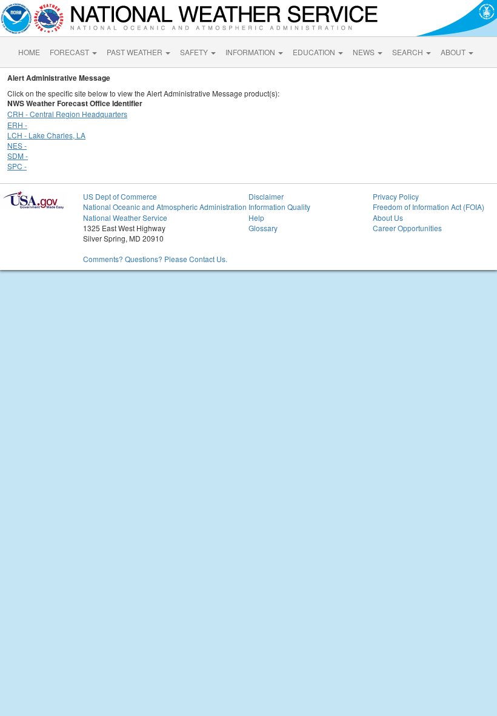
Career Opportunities (407, 228)
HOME (29, 52)
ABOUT (454, 52)
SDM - (17, 155)
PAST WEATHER (135, 52)
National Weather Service (125, 217)
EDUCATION (315, 52)
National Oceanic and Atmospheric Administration (165, 206)
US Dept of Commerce (120, 196)
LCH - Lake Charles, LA (46, 135)
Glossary (263, 228)
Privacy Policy (396, 196)
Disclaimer (266, 196)
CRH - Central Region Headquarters (67, 114)
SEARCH (408, 52)
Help (256, 217)
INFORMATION (251, 52)
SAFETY (195, 52)
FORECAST (70, 52)
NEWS (364, 52)
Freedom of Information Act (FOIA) (428, 206)
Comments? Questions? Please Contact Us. (155, 259)
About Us (388, 217)
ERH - (17, 125)
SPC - (17, 166)
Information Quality (279, 206)
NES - (17, 145)
